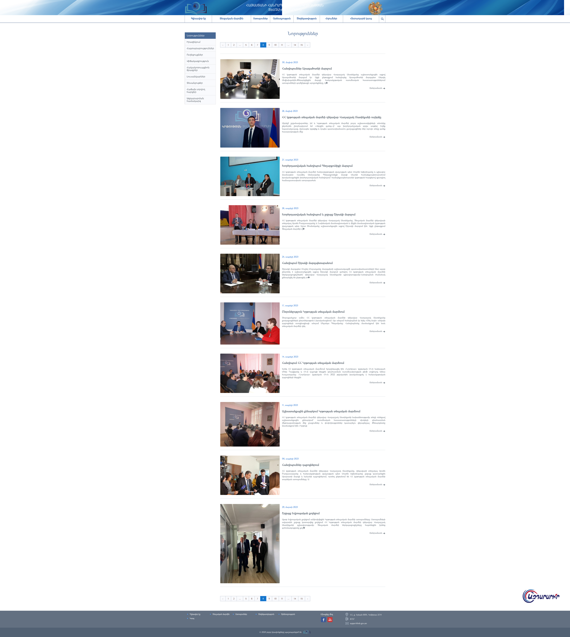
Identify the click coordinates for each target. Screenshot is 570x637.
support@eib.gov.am (358, 623)
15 (302, 44)
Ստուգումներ (241, 614)
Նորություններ (196, 35)
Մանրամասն (375, 88)
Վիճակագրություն (198, 61)
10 (275, 44)
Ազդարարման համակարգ (195, 99)
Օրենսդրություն (288, 614)
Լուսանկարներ (196, 76)
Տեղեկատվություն (266, 614)
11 (282, 44)
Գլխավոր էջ (198, 18)
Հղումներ (331, 18)
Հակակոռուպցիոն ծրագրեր (198, 68)
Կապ (192, 618)
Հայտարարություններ (200, 48)
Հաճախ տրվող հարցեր (196, 90)
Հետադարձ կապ (361, 18)
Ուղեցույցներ (195, 54)
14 (295, 44)
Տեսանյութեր (195, 83)
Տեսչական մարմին (231, 18)
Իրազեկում (193, 42)
